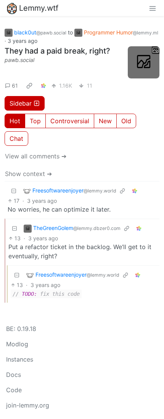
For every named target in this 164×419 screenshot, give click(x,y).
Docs (13, 374)
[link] (29, 85)
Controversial (69, 121)
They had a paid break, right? (57, 50)
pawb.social (19, 60)
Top (35, 121)
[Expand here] (144, 62)
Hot (15, 121)
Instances (19, 359)
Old (126, 121)
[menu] (152, 8)
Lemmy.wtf (38, 8)
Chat (16, 138)
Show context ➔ (28, 174)
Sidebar (21, 103)
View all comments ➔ (35, 156)
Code (14, 390)
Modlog (17, 344)
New (105, 121)
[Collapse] (14, 191)
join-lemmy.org (27, 405)
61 (15, 85)
